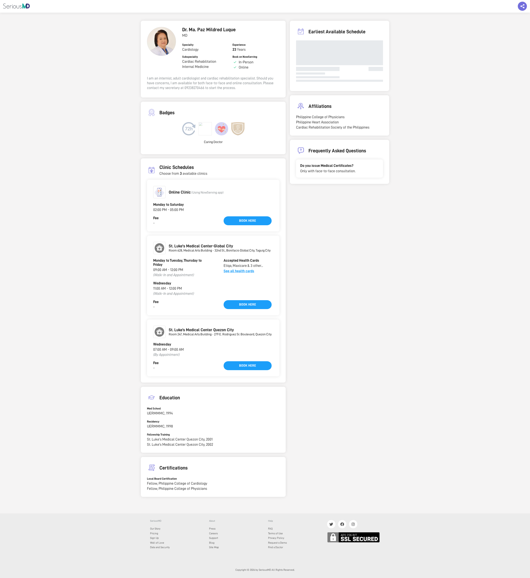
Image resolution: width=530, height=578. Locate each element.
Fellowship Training (158, 434)
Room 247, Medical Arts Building (190, 334)
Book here (247, 220)
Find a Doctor (275, 547)
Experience (239, 44)
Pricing (154, 533)
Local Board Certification (162, 478)
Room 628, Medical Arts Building (190, 250)
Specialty (188, 44)
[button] (159, 192)
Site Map (214, 547)
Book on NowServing (244, 56)
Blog (211, 542)
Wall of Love (157, 542)
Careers (213, 533)
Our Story (155, 528)
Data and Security (160, 547)
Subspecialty (190, 56)
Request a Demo (277, 542)
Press (212, 528)
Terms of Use (275, 533)
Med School (154, 408)
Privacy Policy (276, 538)
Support (213, 538)
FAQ (270, 528)
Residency (153, 421)
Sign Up (154, 538)
